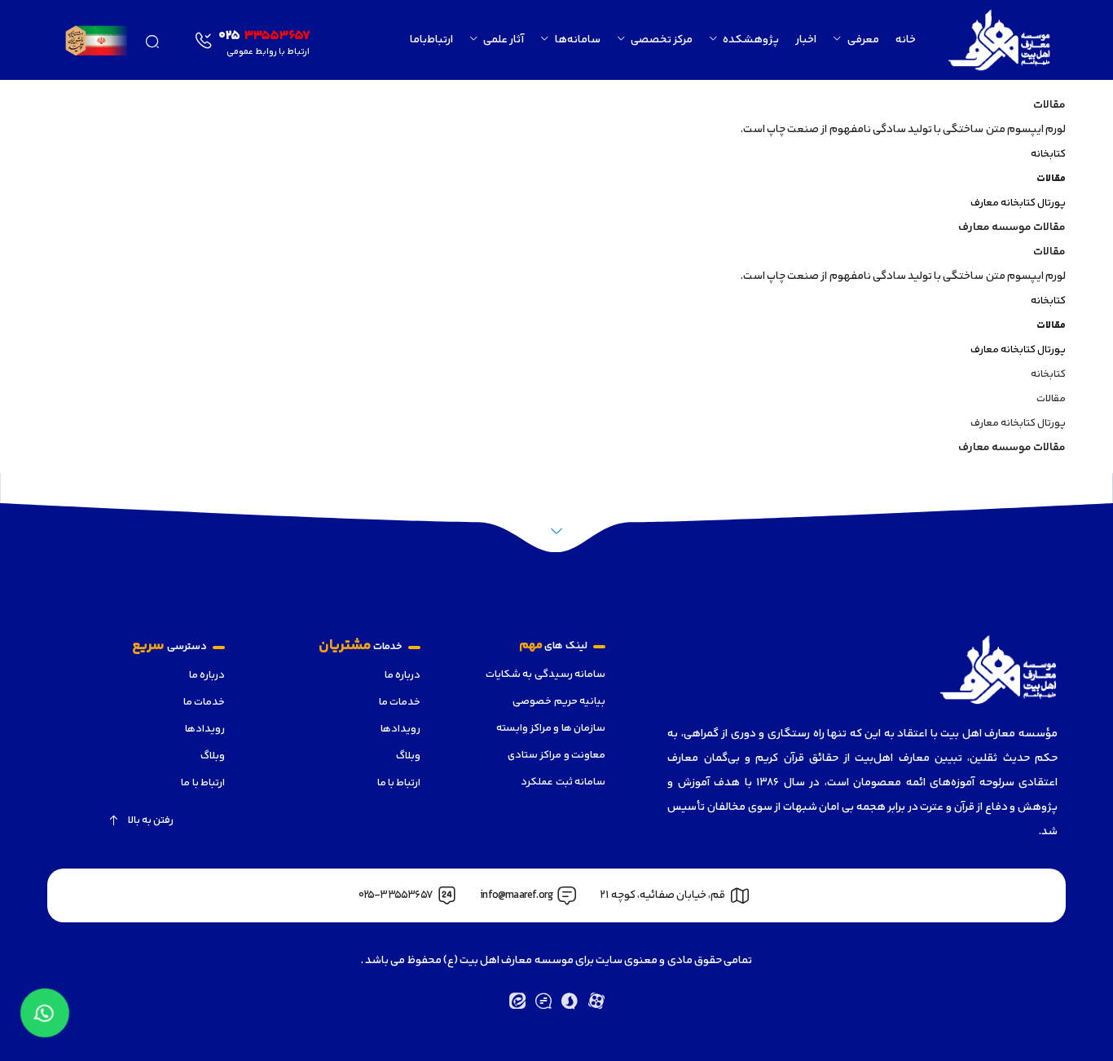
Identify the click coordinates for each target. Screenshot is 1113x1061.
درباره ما (402, 675)
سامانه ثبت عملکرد (563, 782)
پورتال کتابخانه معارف (1018, 203)
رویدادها (400, 729)
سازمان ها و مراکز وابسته (550, 728)
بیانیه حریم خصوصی (559, 701)
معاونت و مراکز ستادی (556, 755)
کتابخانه (1048, 154)
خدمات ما (399, 702)
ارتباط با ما (398, 783)
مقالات (1051, 399)
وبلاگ (408, 756)
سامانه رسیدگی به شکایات (545, 674)
